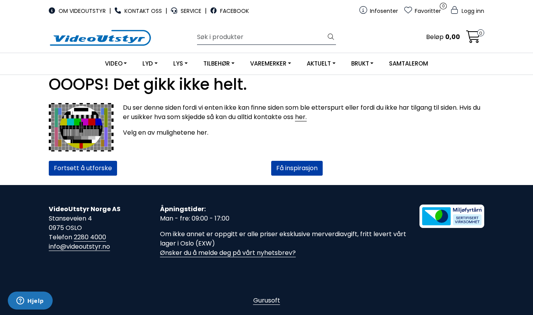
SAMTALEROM (408, 63)
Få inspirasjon (297, 168)
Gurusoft (266, 300)
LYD (147, 63)
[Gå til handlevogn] (473, 39)
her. (301, 116)
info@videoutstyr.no (79, 246)
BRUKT (360, 63)
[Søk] (331, 37)
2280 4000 (90, 237)
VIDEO (114, 63)
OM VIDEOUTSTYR (82, 11)
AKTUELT (319, 63)
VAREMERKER (268, 63)
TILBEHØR (216, 63)
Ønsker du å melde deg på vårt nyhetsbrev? (228, 252)
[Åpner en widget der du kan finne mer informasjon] (30, 301)
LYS (178, 63)
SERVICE (191, 11)
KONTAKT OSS (143, 11)
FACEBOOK (234, 11)
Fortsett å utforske (83, 168)
